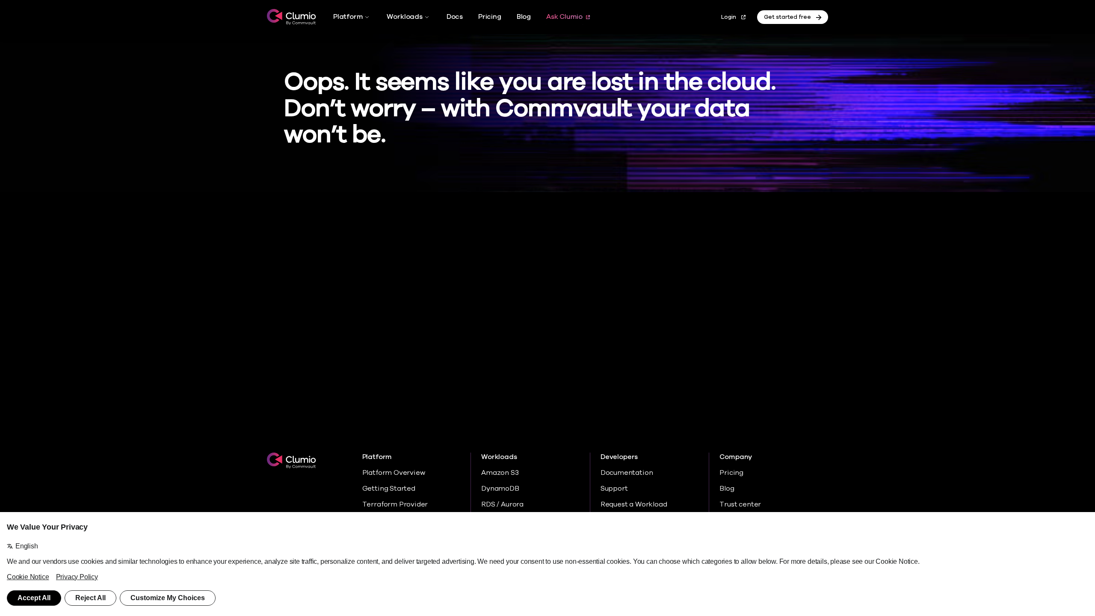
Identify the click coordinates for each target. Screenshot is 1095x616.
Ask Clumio (564, 16)
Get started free (787, 17)
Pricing (489, 16)
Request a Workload (634, 504)
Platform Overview (393, 472)
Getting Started (388, 488)
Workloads (404, 16)
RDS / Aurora (502, 504)
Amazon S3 (499, 472)
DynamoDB (500, 488)
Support (614, 488)
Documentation (627, 472)
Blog (524, 16)
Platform (348, 16)
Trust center (740, 504)
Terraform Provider (395, 504)
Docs (455, 16)
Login (728, 17)
